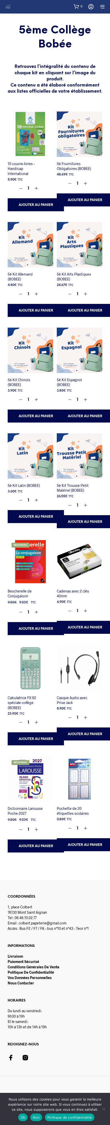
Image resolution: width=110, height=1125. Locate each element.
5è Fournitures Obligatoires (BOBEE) (74, 166)
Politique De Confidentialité (31, 972)
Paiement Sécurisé (23, 961)
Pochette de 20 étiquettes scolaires (73, 810)
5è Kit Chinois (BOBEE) (19, 382)
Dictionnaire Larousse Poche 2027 (25, 810)
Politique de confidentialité (69, 1117)
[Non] (103, 1108)
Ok (23, 1117)
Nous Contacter (21, 983)
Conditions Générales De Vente (33, 967)
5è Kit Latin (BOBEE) (24, 485)
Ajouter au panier (36, 205)
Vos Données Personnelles (30, 977)
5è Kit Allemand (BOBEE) (20, 276)
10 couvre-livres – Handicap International (21, 169)
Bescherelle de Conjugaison (20, 593)
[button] (78, 6)
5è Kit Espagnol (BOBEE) (69, 382)
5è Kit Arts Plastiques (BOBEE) (74, 276)
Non (36, 1117)
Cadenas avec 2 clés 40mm (73, 593)
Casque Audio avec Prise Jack (72, 700)
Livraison (15, 956)
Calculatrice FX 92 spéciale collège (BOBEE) (22, 703)
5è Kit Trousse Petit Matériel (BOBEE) (73, 487)
